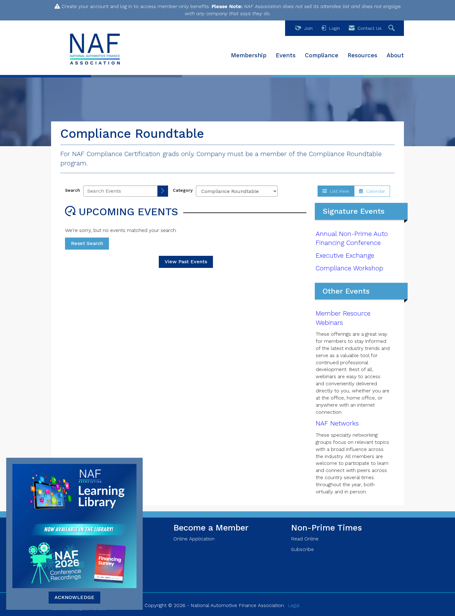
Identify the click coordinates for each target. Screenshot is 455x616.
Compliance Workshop (349, 268)
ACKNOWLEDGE (74, 597)
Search (72, 190)
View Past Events (186, 261)
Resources (362, 55)
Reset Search (87, 243)
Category (183, 190)
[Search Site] (392, 28)
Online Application (193, 539)
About (395, 55)
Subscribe (302, 549)
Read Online (304, 539)
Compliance (321, 55)
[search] (163, 191)
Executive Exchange (345, 255)
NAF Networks (337, 423)
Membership (248, 55)
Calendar (374, 191)
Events (286, 55)
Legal (294, 605)
